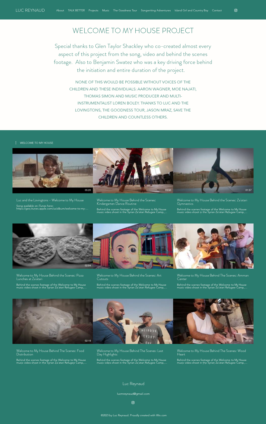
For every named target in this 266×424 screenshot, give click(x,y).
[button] (34, 142)
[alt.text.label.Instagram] (236, 10)
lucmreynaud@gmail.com (133, 394)
